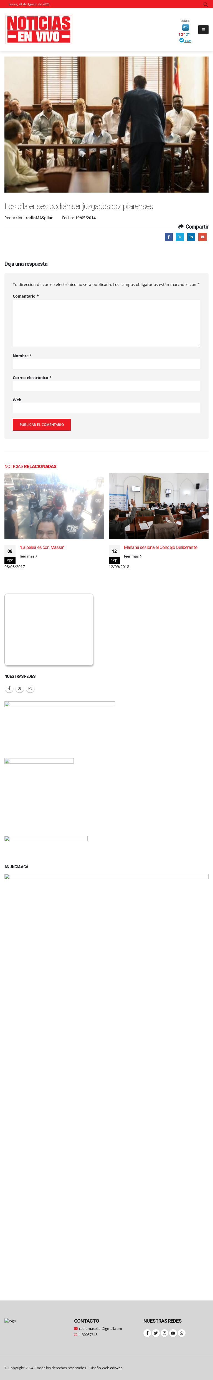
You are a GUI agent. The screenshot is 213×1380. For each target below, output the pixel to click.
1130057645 (87, 1334)
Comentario (26, 296)
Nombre (22, 355)
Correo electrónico (32, 377)
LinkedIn (191, 237)
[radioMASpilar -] (39, 29)
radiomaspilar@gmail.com (100, 1328)
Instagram (30, 688)
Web (17, 399)
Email (202, 237)
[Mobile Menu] (203, 29)
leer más (27, 556)
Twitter (180, 237)
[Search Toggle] (206, 4)
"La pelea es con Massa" (42, 547)
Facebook (169, 237)
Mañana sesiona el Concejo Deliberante (160, 547)
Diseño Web (106, 1368)
